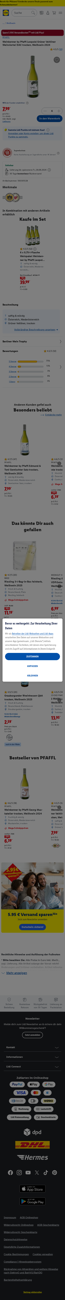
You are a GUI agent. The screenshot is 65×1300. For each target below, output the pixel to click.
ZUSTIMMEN (32, 656)
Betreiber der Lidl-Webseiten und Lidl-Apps (32, 633)
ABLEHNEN (32, 675)
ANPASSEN (32, 666)
